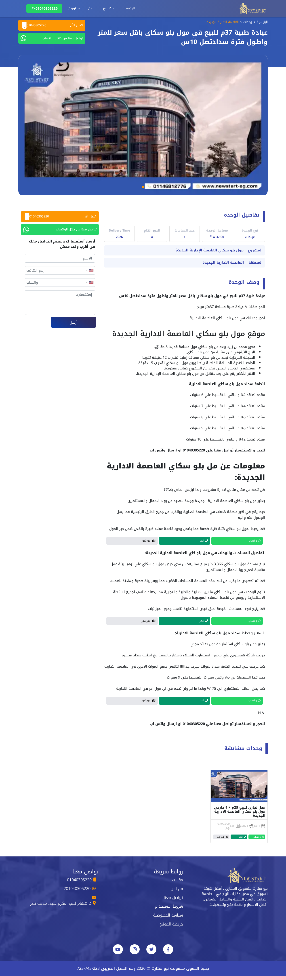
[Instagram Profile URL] (135, 949)
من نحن (177, 888)
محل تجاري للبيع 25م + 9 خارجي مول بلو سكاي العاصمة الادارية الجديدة (239, 811)
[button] (143, 187)
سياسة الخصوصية (168, 915)
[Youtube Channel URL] (118, 949)
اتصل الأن (55, 25)
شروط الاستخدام (169, 906)
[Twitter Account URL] (151, 949)
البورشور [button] (146, 540)
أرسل (74, 322)
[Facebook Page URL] (168, 949)
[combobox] (89, 270)
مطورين (74, 8)
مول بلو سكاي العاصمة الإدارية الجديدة (210, 250)
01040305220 (47, 8)
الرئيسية (128, 8)
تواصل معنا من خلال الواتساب (62, 38)
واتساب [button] (252, 540)
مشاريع (108, 8)
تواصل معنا (173, 897)
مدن (91, 8)
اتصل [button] (201, 540)
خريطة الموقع (171, 924)
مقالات (177, 880)
